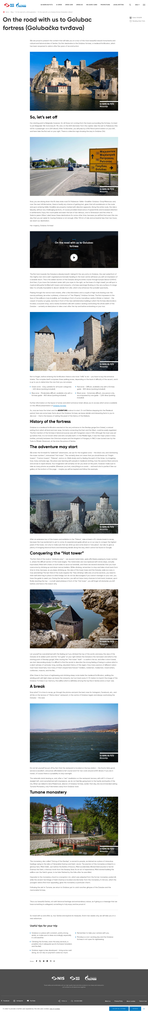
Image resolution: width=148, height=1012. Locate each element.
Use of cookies (55, 1009)
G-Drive (59, 4)
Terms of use (143, 1001)
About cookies (131, 1001)
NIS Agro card (91, 4)
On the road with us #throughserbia (25, 12)
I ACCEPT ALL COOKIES (119, 1008)
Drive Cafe (69, 4)
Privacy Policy (119, 1001)
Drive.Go (79, 4)
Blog (12, 12)
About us (107, 1001)
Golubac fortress (59, 406)
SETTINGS (135, 1008)
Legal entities (118, 4)
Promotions (105, 4)
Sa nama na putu (47, 4)
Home (7, 12)
